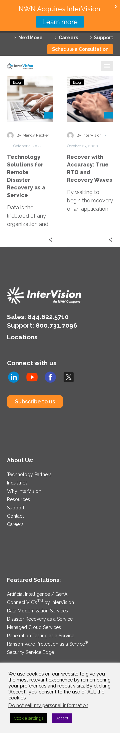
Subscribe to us (35, 401)
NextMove (30, 37)
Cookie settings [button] (28, 718)
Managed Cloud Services (34, 627)
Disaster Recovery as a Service (40, 619)
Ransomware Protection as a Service (47, 644)
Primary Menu (107, 66)
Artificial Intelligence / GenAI (37, 594)
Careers (68, 37)
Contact (15, 516)
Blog (17, 82)
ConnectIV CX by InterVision (40, 602)
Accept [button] (62, 718)
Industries (17, 482)
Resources (18, 499)
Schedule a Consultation (80, 49)
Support (103, 37)
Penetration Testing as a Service (40, 635)
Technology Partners (29, 474)
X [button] (116, 6)
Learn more (60, 22)
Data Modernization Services (37, 610)
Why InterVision (24, 491)
